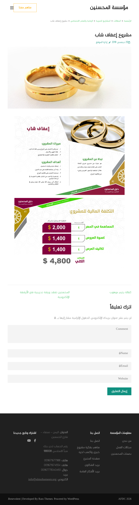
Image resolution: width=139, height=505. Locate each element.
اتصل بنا (95, 441)
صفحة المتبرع (91, 458)
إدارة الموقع (101, 42)
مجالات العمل (123, 447)
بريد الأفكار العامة (90, 471)
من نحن (126, 441)
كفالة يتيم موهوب (120, 292)
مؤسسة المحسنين (109, 7)
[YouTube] (29, 441)
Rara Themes (45, 499)
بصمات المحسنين (121, 453)
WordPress (73, 499)
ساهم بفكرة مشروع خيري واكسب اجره (88, 450)
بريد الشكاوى (92, 465)
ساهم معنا (25, 7)
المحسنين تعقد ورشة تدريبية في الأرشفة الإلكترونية (45, 295)
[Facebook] (35, 441)
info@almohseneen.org (42, 479)
